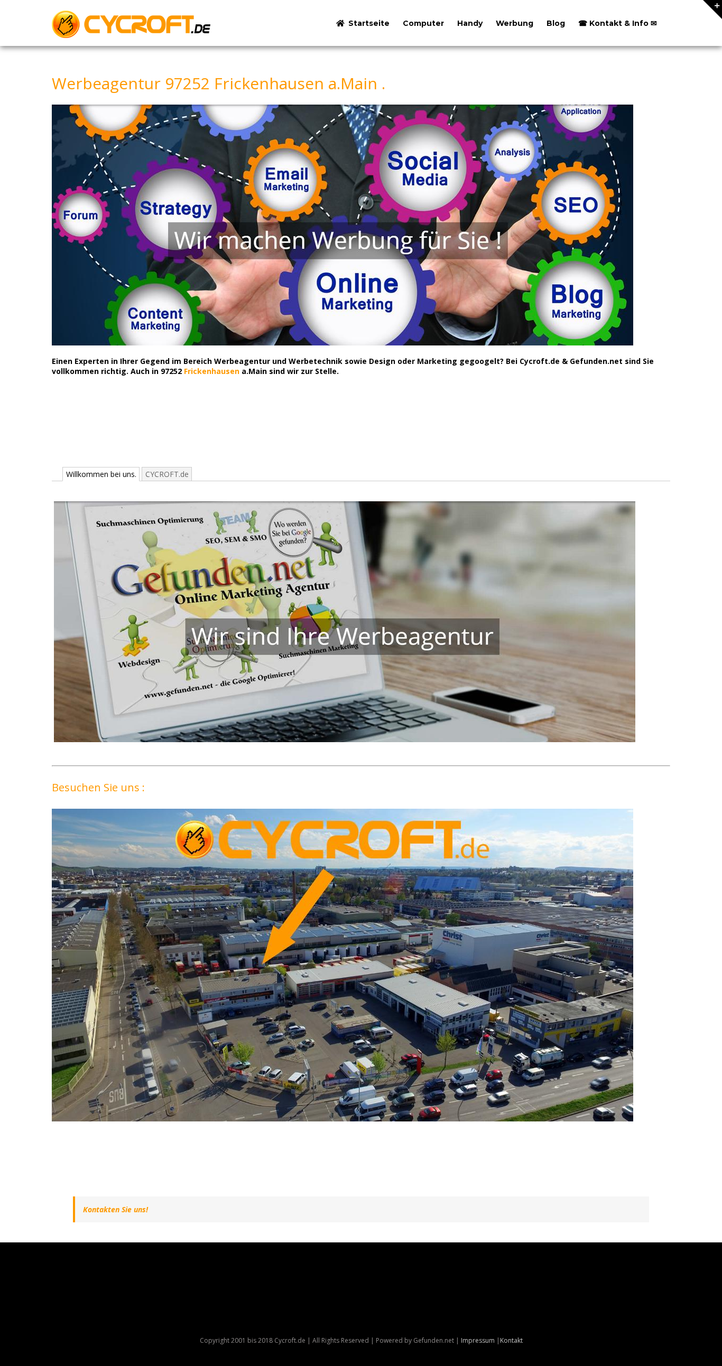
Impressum (478, 1340)
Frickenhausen (211, 371)
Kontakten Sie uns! (115, 1209)
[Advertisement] (244, 431)
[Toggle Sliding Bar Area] (712, 9)
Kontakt (511, 1340)
